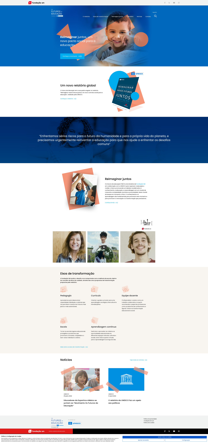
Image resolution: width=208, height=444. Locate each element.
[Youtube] (174, 3)
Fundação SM (140, 184)
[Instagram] (179, 3)
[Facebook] (164, 3)
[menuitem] (155, 12)
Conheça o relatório (66, 99)
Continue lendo (110, 203)
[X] (169, 3)
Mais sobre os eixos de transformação (72, 347)
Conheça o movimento (70, 56)
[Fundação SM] (36, 3)
